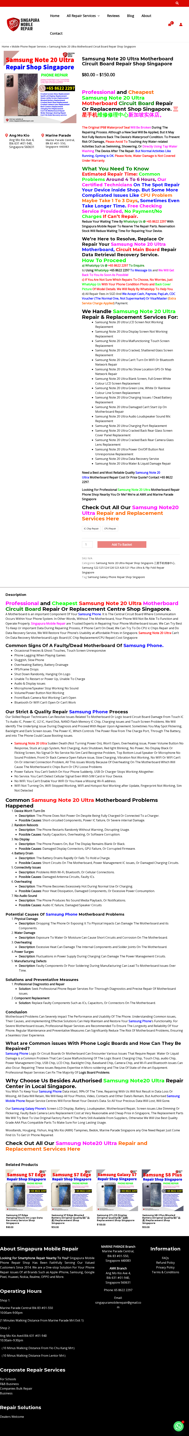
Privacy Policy (165, 1267)
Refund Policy (165, 1263)
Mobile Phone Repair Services (29, 46)
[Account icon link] (181, 24)
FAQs (165, 1258)
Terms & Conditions (165, 1272)
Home (5, 46)
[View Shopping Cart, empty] (169, 24)
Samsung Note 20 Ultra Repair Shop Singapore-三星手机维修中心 (135, 563)
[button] (177, 3)
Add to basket (122, 544)
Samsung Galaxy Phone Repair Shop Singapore (116, 577)
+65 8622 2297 (156, 221)
